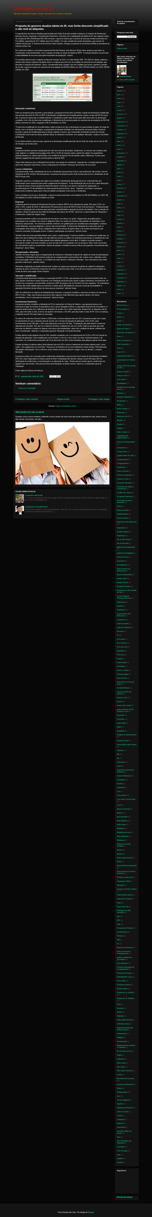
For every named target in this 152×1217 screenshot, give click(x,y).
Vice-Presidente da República (124, 1142)
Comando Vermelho (124, 483)
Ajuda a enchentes (124, 325)
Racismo (120, 1008)
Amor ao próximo (123, 340)
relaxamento (121, 1033)
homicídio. (121, 719)
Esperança (121, 602)
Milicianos (120, 840)
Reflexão (120, 1016)
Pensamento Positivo (125, 928)
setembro (120, 134)
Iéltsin (119, 727)
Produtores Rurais (124, 985)
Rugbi (119, 1055)
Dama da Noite (122, 510)
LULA (119, 805)
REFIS (119, 1012)
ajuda (119, 321)
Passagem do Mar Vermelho (124, 911)
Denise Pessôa (122, 518)
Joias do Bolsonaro (124, 776)
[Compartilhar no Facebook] (57, 376)
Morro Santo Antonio (124, 858)
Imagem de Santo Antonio (126, 735)
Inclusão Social (122, 741)
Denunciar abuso (125, 1197)
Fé (118, 635)
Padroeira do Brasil (124, 899)
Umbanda (120, 1119)
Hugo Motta (121, 723)
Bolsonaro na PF (123, 416)
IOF (118, 754)
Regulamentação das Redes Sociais (125, 1029)
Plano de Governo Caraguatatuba (124, 952)
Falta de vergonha (124, 627)
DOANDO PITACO (34, 8)
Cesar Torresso (122, 471)
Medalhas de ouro (124, 832)
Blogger (91, 1212)
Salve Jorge (121, 1063)
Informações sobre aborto (126, 744)
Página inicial (63, 399)
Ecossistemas (122, 565)
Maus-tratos (121, 824)
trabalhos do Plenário (125, 1108)
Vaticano (120, 1123)
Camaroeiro (121, 448)
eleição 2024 (122, 578)
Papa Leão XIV (122, 907)
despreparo (121, 536)
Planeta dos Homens (125, 947)
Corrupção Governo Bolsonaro (124, 501)
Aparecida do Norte (124, 356)
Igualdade (120, 731)
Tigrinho (120, 1104)
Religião (120, 1037)
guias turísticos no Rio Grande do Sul (125, 710)
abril (118, 106)
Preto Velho (121, 981)
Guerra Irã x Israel (124, 705)
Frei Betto (120, 666)
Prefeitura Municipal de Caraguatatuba (125, 968)
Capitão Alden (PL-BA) (125, 455)
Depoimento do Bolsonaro (127, 522)
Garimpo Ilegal (122, 674)
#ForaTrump (121, 305)
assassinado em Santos (126, 360)
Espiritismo (121, 610)
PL (118, 944)
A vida (119, 313)
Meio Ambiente (122, 836)
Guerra (119, 701)
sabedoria (120, 1059)
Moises (119, 854)
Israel (119, 766)
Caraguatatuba (122, 459)
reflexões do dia (123, 1024)
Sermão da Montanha (125, 1084)
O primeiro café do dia (33, 495)
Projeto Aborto (122, 989)
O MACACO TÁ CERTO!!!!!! (36, 507)
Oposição (120, 885)
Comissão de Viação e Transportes (125, 488)
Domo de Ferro (122, 557)
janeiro (119, 118)
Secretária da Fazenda (125, 1078)
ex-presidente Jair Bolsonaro (124, 615)
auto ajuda (121, 379)
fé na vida (120, 639)
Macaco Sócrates (123, 809)
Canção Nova (122, 452)
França (119, 659)
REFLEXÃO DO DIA (124, 1020)
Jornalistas (121, 780)
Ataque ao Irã (122, 375)
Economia (120, 561)
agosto (119, 91)
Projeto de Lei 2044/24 (125, 998)
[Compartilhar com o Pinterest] (59, 376)
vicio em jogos (122, 1151)
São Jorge (121, 1067)
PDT (118, 920)
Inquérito (120, 750)
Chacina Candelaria (124, 475)
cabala (119, 428)
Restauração (122, 1041)
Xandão (120, 1162)
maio (119, 102)
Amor (119, 336)
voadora (120, 1158)
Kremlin (120, 784)
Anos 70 (120, 352)
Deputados (121, 528)
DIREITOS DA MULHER (126, 547)
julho (119, 95)
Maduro (120, 813)
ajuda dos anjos (123, 329)
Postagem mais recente (26, 399)
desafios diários (123, 532)
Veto (118, 1137)
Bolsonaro (121, 412)
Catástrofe (121, 467)
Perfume (120, 936)
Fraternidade (122, 662)
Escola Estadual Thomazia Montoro (124, 597)
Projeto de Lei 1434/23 (125, 992)
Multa (119, 862)
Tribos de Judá (122, 1112)
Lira (118, 791)
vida (118, 1155)
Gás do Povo (122, 678)
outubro (120, 130)
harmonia (120, 715)
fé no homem (122, 643)
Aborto (119, 317)
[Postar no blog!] (53, 376)
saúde (119, 1074)
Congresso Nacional (124, 496)
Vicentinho (121, 1147)
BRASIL (120, 420)
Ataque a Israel (122, 372)
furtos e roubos (122, 670)
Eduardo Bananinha (124, 575)
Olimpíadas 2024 (123, 881)
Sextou (119, 1088)
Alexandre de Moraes (125, 332)
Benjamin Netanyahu (125, 397)
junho (119, 98)
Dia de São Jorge (123, 539)
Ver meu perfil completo (126, 80)
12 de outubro (122, 309)
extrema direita (122, 623)
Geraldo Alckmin (123, 688)
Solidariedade (122, 1092)
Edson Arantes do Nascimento (123, 570)
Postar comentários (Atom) (65, 406)
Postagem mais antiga (98, 399)
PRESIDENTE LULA (124, 977)
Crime (119, 506)
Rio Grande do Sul (124, 1051)
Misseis (120, 850)
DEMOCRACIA (122, 514)
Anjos (119, 348)
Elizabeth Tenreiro (124, 586)
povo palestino (122, 963)
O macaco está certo (125, 877)
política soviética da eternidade (124, 958)
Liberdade (121, 787)
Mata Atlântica (122, 821)
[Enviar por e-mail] (50, 376)
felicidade (120, 651)
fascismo (120, 631)
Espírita (120, 606)
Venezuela (121, 1127)
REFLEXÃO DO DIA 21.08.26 (29, 412)
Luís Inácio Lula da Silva (126, 799)
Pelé (118, 924)
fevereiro (120, 114)
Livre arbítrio (121, 795)
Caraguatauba (122, 463)
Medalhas (120, 828)
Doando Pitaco (125, 76)
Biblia (119, 405)
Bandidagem (121, 383)
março (119, 110)
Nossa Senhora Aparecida (127, 865)
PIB (118, 940)
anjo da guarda (122, 344)
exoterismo (121, 620)
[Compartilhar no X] (55, 376)
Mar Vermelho (122, 817)
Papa (119, 903)
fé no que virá (122, 647)
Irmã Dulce (121, 762)
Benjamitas (121, 401)
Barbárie (120, 393)
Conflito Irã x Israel (124, 493)
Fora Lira (120, 655)
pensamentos (122, 932)
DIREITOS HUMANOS (125, 553)
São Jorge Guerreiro (124, 1071)
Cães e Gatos (122, 432)
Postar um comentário (27, 388)
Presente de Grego (124, 973)
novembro (121, 126)
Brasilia (119, 424)
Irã (118, 758)
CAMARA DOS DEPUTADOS (122, 437)
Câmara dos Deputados (126, 442)
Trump (119, 1115)
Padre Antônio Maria (124, 895)
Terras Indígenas (123, 1100)
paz (118, 916)
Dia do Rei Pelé (123, 543)
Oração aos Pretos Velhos (127, 889)
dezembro (121, 122)
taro (118, 1096)
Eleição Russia (122, 582)
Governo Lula (122, 698)
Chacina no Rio (122, 479)
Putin (119, 1004)
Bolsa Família (122, 409)
